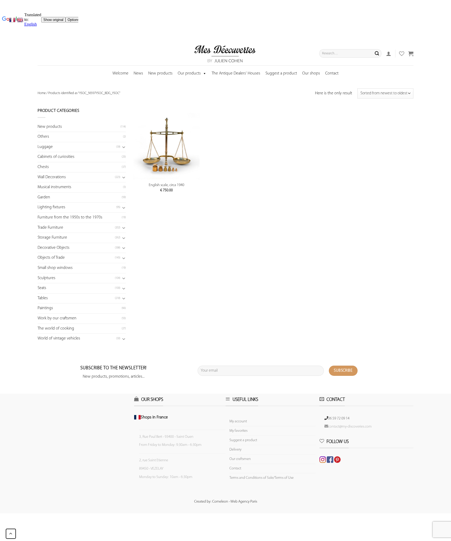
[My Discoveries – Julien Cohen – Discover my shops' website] (225, 53)
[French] (13, 20)
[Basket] (410, 53)
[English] (20, 20)
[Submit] (376, 53)
